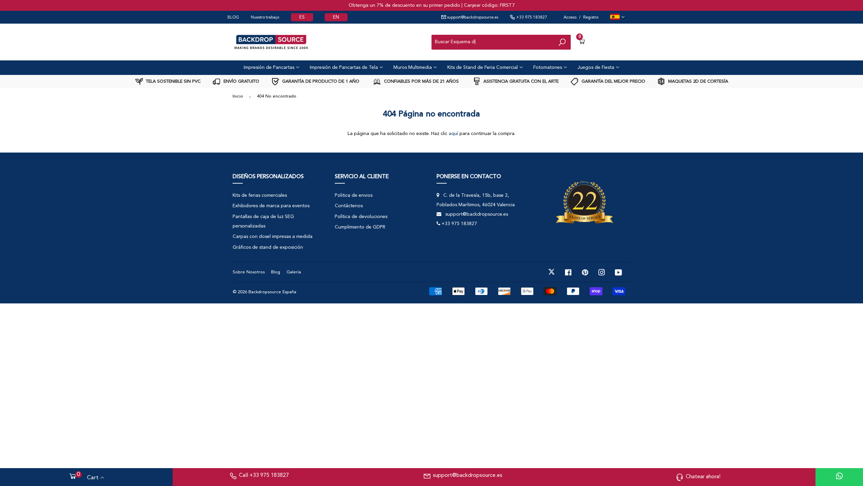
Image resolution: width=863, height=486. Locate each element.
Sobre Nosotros (249, 272)
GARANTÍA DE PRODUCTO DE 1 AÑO (320, 81)
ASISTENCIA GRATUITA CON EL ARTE (520, 81)
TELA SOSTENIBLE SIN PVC (173, 81)
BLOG (233, 18)
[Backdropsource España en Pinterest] (585, 272)
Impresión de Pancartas (270, 67)
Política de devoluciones (361, 216)
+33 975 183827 (531, 18)
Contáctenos (349, 206)
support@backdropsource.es (472, 18)
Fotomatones (548, 67)
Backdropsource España (272, 292)
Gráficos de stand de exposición (268, 247)
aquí (453, 133)
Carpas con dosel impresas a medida (273, 236)
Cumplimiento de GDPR (360, 227)
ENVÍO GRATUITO (240, 81)
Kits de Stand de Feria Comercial (483, 67)
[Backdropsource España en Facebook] (568, 272)
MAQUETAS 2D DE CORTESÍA (697, 81)
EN (336, 17)
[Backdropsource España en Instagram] (601, 272)
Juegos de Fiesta (596, 67)
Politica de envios (354, 195)
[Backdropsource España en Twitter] (551, 272)
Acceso (570, 18)
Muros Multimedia (413, 67)
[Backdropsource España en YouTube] (618, 272)
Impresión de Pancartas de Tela (344, 67)
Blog (275, 272)
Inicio (238, 96)
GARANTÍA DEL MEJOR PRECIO (612, 81)
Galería (294, 272)
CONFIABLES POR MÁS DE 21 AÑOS (421, 81)
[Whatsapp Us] (839, 477)
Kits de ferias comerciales (260, 195)
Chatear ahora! (703, 477)
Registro (590, 18)
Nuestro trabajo (265, 18)
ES (302, 17)
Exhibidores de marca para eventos (271, 206)
